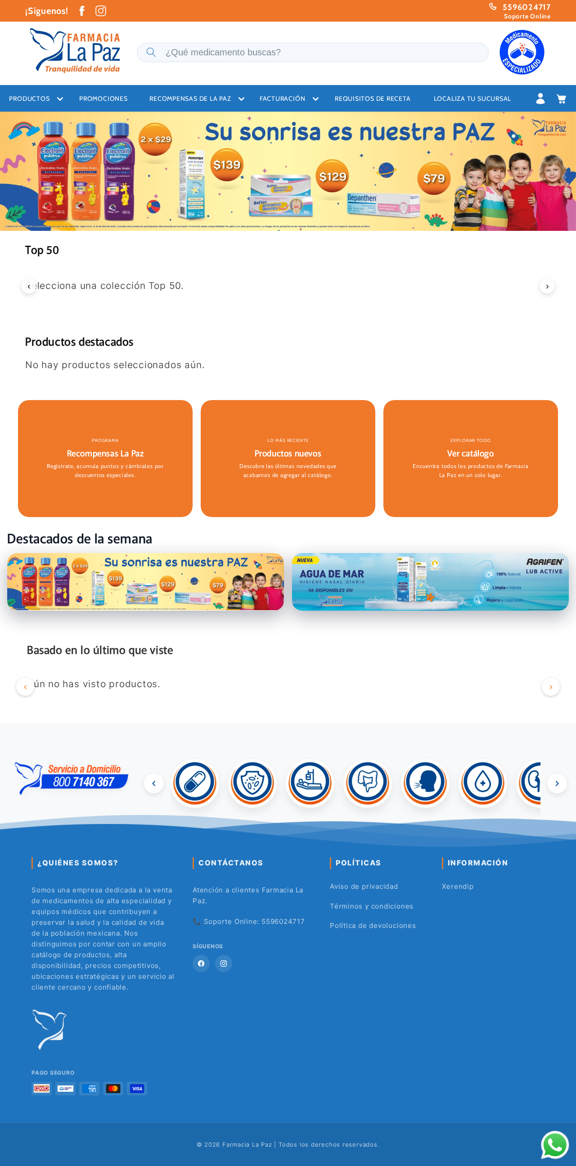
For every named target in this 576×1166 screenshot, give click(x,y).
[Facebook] (201, 963)
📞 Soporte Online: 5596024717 (249, 921)
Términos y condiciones (372, 906)
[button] (194, 98)
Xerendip (458, 886)
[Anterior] (154, 783)
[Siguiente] (557, 783)
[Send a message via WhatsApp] (555, 1145)
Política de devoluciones (373, 925)
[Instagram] (223, 963)
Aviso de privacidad (364, 886)
